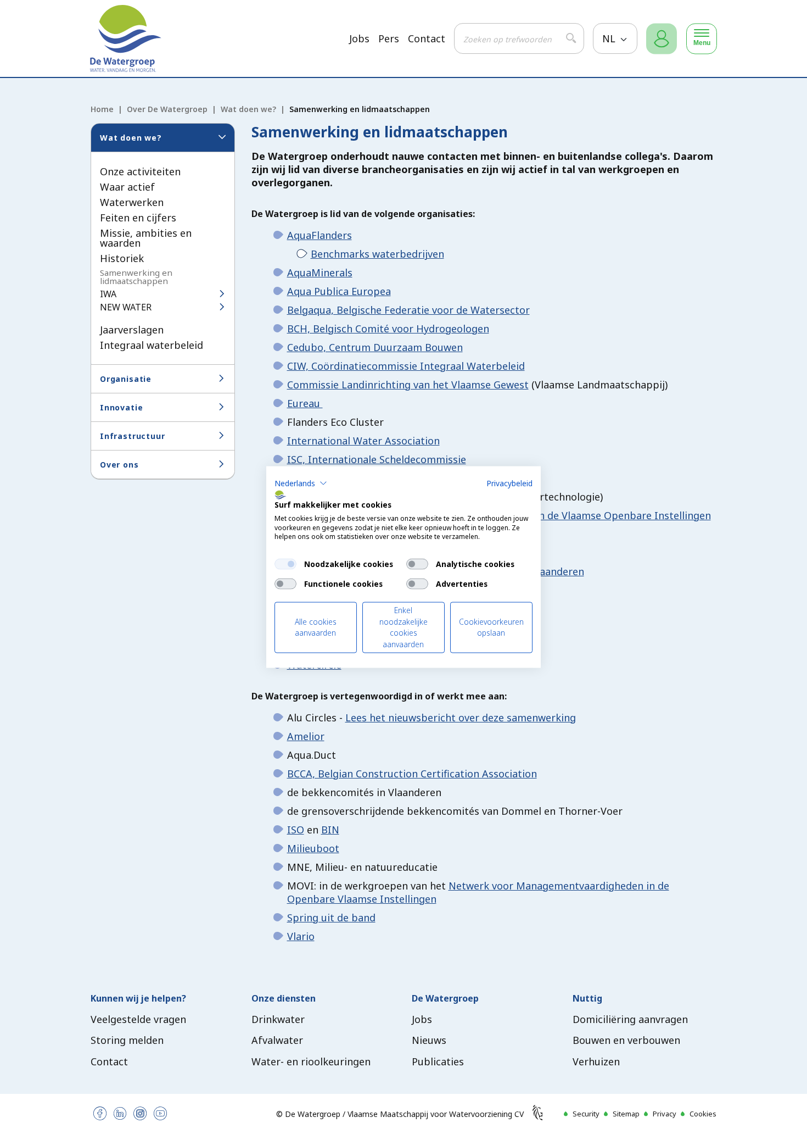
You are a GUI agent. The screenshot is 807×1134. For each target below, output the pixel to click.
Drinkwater (278, 1019)
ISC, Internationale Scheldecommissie (376, 459)
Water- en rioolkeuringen (311, 1061)
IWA (108, 294)
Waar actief (127, 187)
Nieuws (429, 1040)
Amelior (305, 736)
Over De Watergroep (167, 109)
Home (102, 109)
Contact (426, 38)
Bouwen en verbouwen (626, 1040)
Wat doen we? (248, 109)
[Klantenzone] (661, 38)
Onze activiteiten (140, 171)
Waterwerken (132, 202)
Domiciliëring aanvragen (630, 1019)
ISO (295, 829)
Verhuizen (596, 1061)
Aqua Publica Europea (339, 291)
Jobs (359, 38)
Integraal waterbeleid (151, 345)
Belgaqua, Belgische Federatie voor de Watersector (408, 309)
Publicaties (438, 1061)
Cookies (703, 1114)
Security (586, 1114)
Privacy (664, 1114)
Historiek (122, 258)
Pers (388, 38)
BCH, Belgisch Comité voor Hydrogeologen (388, 328)
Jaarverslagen (132, 330)
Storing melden (127, 1040)
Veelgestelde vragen (138, 1019)
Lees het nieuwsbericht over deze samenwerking (460, 717)
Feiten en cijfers (138, 218)
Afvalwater (277, 1040)
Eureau (305, 403)
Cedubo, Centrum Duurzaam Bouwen (375, 347)
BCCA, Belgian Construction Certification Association (412, 773)
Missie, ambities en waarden (146, 238)
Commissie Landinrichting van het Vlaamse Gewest (408, 384)
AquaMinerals (319, 272)
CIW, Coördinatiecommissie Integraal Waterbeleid (406, 366)
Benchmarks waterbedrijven (377, 253)
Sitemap (626, 1114)
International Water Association (363, 440)
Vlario (301, 936)
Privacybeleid (509, 483)
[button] (300, 483)
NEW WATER (126, 307)
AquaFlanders (319, 235)
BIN (330, 829)
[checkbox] (285, 564)
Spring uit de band (331, 917)
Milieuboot (313, 848)
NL (610, 38)
